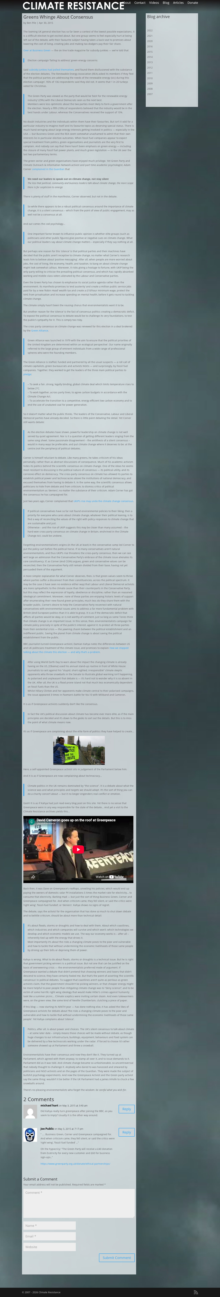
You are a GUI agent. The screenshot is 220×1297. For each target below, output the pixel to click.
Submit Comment (117, 1257)
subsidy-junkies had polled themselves (51, 69)
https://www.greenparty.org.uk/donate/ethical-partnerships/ (75, 1163)
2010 (150, 78)
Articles (178, 3)
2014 (150, 57)
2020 (150, 41)
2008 (150, 88)
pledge (27, 374)
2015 (150, 51)
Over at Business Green (37, 50)
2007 (150, 94)
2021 (150, 35)
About (126, 3)
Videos (154, 3)
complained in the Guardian (48, 169)
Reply (126, 1109)
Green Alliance (39, 330)
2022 (150, 30)
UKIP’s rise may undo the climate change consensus (103, 501)
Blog (166, 3)
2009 (150, 83)
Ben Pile (31, 22)
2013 (150, 62)
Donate (193, 3)
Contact (139, 3)
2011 (150, 73)
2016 (150, 46)
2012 (150, 67)
